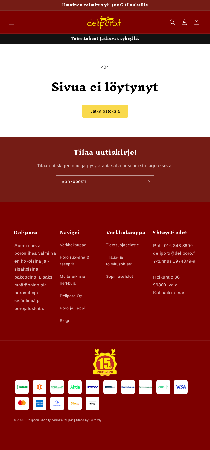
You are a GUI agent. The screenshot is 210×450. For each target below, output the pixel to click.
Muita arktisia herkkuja (72, 279)
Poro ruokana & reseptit (74, 260)
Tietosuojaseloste (122, 245)
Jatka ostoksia (105, 111)
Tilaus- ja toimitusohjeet (119, 260)
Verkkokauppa (73, 245)
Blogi (64, 320)
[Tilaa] (148, 181)
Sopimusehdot (119, 276)
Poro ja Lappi (72, 308)
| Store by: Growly (88, 420)
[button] (11, 22)
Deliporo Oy (71, 296)
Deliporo (33, 420)
